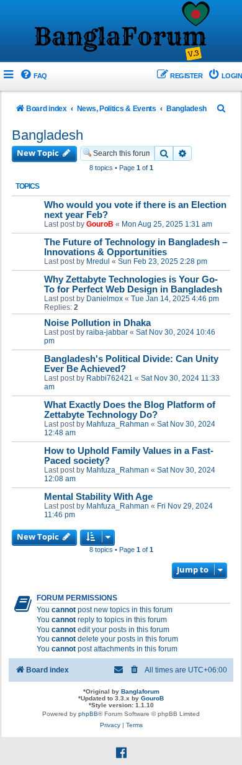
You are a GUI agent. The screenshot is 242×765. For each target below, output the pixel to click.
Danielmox (104, 298)
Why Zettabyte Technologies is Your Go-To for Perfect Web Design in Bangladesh (133, 284)
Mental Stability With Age (98, 497)
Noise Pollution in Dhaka (97, 323)
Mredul (98, 261)
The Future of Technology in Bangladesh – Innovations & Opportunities (135, 247)
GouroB (100, 224)
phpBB (88, 713)
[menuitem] (33, 76)
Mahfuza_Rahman (117, 424)
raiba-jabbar (107, 332)
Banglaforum (140, 691)
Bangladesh (47, 135)
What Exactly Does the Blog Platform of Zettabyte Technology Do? (129, 410)
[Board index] (121, 31)
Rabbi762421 (109, 378)
